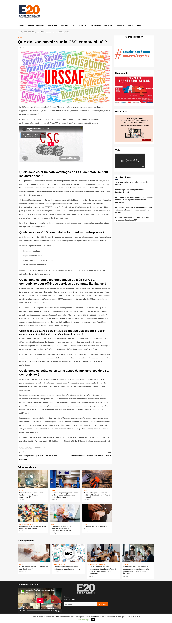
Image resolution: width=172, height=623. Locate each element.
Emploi (130, 26)
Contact (66, 597)
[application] (40, 600)
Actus (21, 26)
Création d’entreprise (35, 26)
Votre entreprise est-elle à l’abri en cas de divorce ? (131, 183)
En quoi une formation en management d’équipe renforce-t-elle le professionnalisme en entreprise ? (134, 199)
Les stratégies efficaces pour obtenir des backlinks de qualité (131, 191)
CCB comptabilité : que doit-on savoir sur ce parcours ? (38, 455)
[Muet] (56, 611)
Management (96, 26)
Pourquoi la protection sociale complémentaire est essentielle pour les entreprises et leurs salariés (133, 209)
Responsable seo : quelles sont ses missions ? (91, 454)
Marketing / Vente (29, 524)
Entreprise (65, 26)
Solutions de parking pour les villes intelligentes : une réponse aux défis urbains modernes (65, 479)
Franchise (108, 26)
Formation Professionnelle (97, 564)
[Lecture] (20, 611)
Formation (83, 26)
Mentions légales (70, 599)
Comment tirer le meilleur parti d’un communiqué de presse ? (33, 513)
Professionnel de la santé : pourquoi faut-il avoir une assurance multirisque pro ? (65, 513)
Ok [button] (93, 620)
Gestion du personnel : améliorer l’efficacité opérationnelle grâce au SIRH (132, 218)
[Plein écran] (59, 611)
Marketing (120, 26)
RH (74, 26)
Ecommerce (52, 26)
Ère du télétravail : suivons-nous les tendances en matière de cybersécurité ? (33, 479)
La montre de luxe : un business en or (97, 513)
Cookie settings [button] (83, 620)
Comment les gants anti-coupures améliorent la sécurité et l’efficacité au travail (97, 479)
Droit (139, 26)
